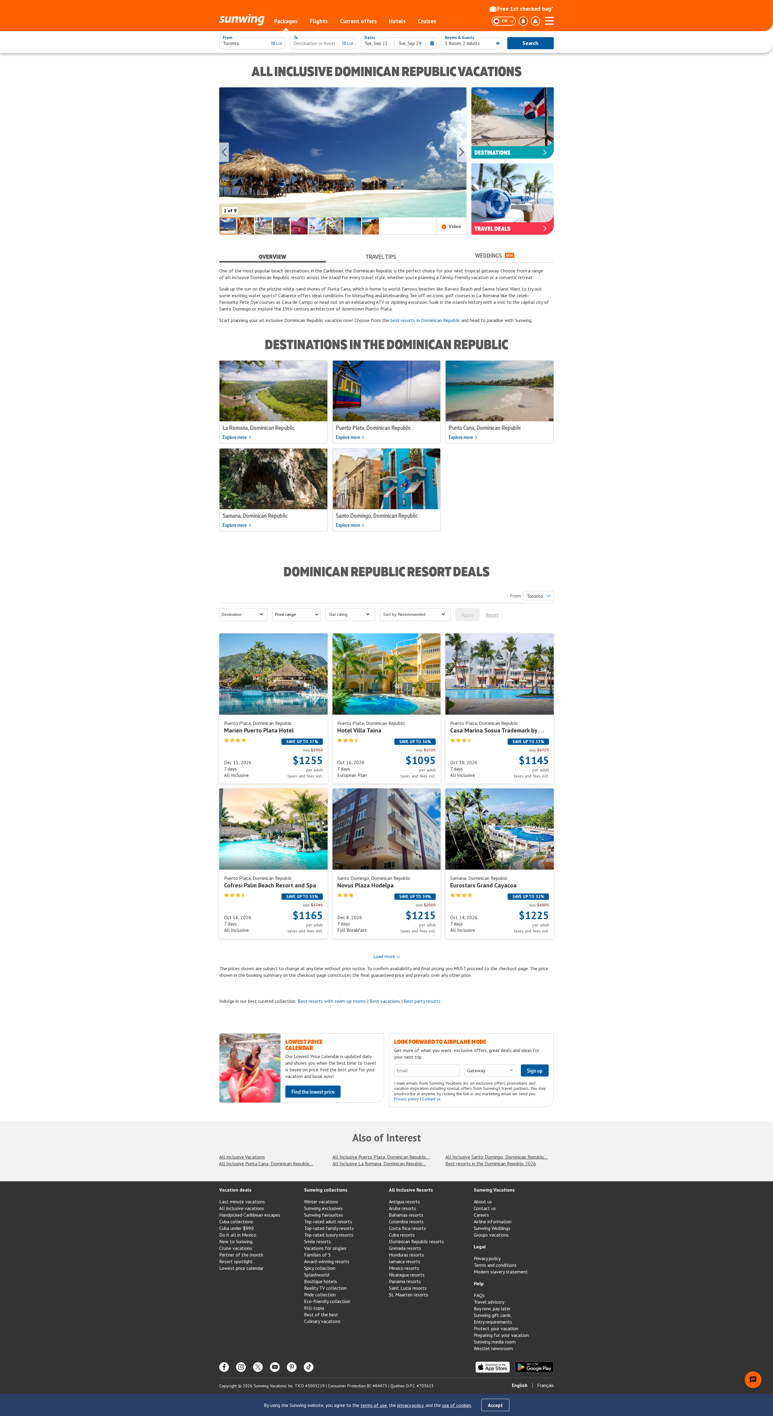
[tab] (272, 255)
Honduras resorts (406, 1255)
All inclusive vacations (241, 1208)
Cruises (427, 21)
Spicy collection (319, 1268)
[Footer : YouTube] (275, 1367)
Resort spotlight (236, 1261)
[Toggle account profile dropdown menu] (535, 21)
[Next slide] (462, 152)
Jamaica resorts (404, 1261)
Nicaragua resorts (407, 1275)
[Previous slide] (224, 152)
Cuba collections (236, 1221)
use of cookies (456, 1405)
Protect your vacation (496, 1328)
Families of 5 (317, 1255)
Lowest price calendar (241, 1268)
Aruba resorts (402, 1208)
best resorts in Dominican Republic (425, 320)
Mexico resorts (404, 1268)
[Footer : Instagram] (241, 1367)
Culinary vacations (322, 1321)
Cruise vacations (235, 1248)
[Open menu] (549, 20)
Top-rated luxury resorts (328, 1235)
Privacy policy (406, 1099)
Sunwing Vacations (494, 1190)
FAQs (479, 1295)
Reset (492, 614)
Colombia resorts (406, 1221)
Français (545, 1385)
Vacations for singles (325, 1248)
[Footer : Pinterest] (292, 1367)
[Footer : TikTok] (308, 1367)
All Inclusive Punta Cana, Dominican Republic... (266, 1163)
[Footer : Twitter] (258, 1367)
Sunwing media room (495, 1342)
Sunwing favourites (323, 1215)
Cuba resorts (402, 1235)
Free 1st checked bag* (525, 8)
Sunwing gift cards (492, 1315)
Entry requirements (493, 1322)
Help (479, 1283)
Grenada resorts (405, 1248)
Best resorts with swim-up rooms (332, 1001)
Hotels (397, 21)
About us (483, 1202)
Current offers (358, 21)
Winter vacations (321, 1202)
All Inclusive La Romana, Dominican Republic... (379, 1163)
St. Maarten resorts (408, 1295)
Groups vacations (491, 1235)
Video (455, 226)
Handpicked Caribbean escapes (249, 1215)
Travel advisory (489, 1302)
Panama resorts (405, 1281)
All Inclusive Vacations (242, 1157)
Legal (480, 1247)
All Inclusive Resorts (411, 1190)
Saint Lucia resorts (408, 1288)
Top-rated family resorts (329, 1228)
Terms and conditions (495, 1265)
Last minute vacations (242, 1202)
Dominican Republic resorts (416, 1241)
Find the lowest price (313, 1091)
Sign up (535, 1070)
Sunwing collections (326, 1190)
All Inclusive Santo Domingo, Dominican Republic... (496, 1157)
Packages (286, 21)
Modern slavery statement (501, 1272)
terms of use (374, 1405)
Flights (319, 21)
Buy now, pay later (492, 1308)
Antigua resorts (404, 1202)
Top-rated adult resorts (328, 1221)
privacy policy (410, 1405)
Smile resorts (317, 1241)
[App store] (492, 1367)
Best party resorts (422, 1001)
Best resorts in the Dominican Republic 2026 (490, 1163)
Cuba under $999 (236, 1228)
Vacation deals (235, 1190)
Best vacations (385, 1001)
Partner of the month (241, 1255)
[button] (343, 152)
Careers (481, 1215)
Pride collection (320, 1295)
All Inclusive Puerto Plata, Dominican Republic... (381, 1157)
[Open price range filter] (296, 614)
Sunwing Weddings (492, 1228)
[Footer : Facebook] (224, 1367)
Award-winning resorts (326, 1261)
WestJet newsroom (493, 1348)
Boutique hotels (320, 1281)
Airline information (493, 1221)
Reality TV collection (325, 1288)
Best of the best (321, 1314)
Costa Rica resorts (407, 1228)
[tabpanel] (386, 295)
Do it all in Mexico (237, 1235)
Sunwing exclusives (323, 1208)
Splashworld (316, 1275)
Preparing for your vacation (501, 1335)
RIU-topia (314, 1308)
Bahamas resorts (406, 1215)
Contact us (431, 1099)
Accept (495, 1405)
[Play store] (534, 1367)
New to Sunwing (235, 1241)
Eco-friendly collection (327, 1301)
